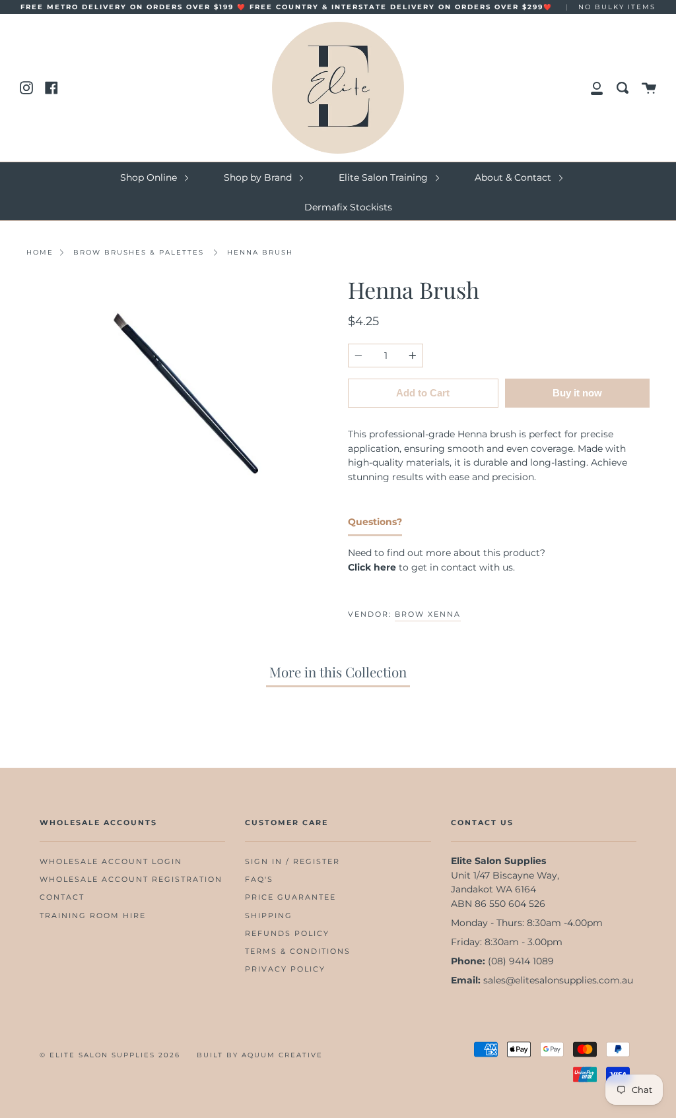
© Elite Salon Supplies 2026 (110, 1055)
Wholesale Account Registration (131, 879)
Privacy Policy (285, 969)
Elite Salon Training (384, 177)
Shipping (268, 916)
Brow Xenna (428, 614)
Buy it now (577, 392)
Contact (62, 897)
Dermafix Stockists (348, 207)
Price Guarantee (290, 897)
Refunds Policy (287, 933)
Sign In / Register (292, 861)
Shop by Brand (259, 177)
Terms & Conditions (298, 951)
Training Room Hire (93, 916)
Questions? (375, 522)
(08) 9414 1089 (521, 961)
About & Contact (514, 177)
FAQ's (259, 879)
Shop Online (150, 177)
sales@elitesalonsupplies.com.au (558, 980)
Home (39, 252)
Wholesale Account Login (111, 861)
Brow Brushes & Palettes (138, 252)
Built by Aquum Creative (260, 1055)
